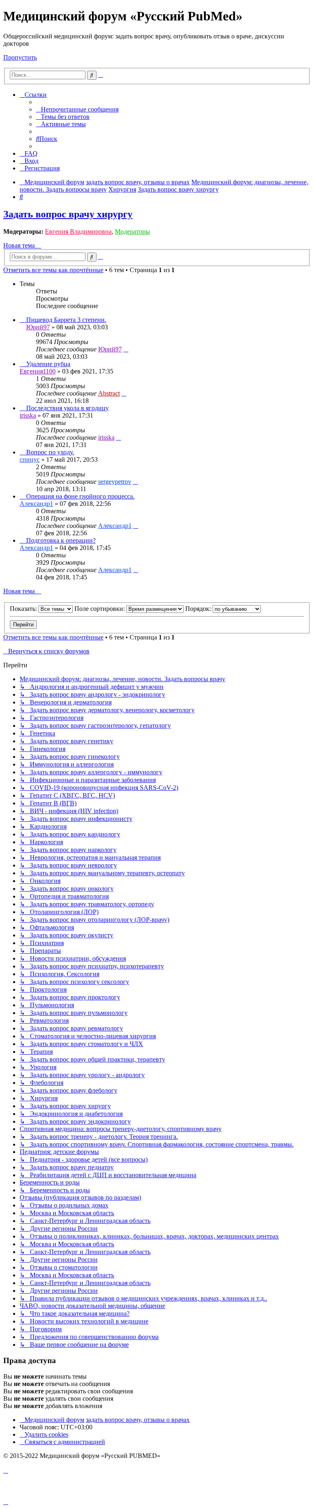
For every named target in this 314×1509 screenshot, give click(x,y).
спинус (30, 459)
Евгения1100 (38, 371)
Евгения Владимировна (78, 231)
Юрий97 (38, 327)
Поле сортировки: (100, 608)
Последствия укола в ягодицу (67, 408)
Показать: (24, 608)
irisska (28, 415)
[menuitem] (77, 109)
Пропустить (20, 57)
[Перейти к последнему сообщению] (125, 349)
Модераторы (132, 231)
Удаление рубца (48, 363)
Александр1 (36, 503)
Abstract (109, 393)
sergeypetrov (114, 481)
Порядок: (199, 608)
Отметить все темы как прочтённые (53, 269)
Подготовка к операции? (61, 540)
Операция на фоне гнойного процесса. (80, 496)
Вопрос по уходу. (50, 452)
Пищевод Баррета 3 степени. (66, 319)
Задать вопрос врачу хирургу (67, 214)
